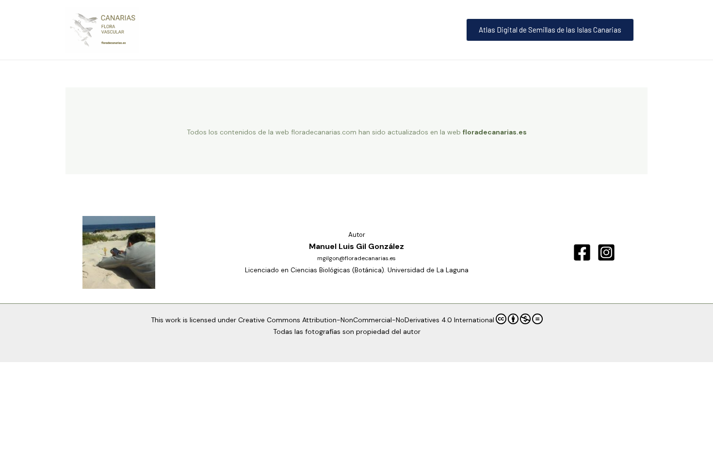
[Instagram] (606, 252)
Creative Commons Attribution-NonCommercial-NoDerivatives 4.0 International (366, 319)
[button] (552, 29)
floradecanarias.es (495, 132)
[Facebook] (582, 252)
